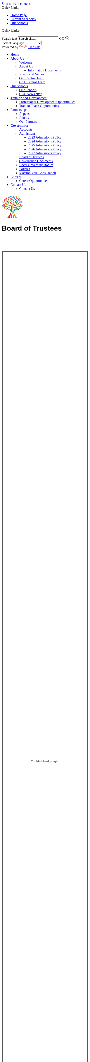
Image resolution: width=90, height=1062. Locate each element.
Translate (34, 47)
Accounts (25, 129)
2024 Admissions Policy (44, 141)
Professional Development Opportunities (47, 102)
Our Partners (28, 121)
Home (14, 54)
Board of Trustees (31, 157)
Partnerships (18, 110)
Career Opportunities (33, 181)
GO (61, 38)
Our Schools (19, 23)
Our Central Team (31, 78)
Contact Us (18, 185)
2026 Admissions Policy (44, 149)
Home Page (18, 15)
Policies (24, 169)
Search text (9, 38)
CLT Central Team (32, 82)
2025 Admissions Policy (44, 145)
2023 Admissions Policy (44, 137)
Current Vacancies (23, 19)
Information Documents (44, 70)
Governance (19, 125)
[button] (20, 30)
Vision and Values (31, 74)
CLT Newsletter (30, 94)
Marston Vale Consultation (37, 173)
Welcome (25, 62)
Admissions (27, 133)
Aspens (24, 114)
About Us (17, 58)
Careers (15, 177)
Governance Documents (36, 161)
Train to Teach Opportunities (39, 106)
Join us (24, 117)
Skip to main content (16, 3)
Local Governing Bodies (36, 165)
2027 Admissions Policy (44, 153)
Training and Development (28, 98)
